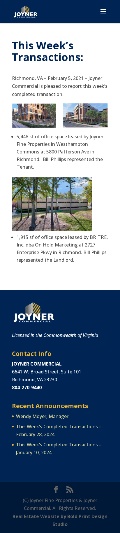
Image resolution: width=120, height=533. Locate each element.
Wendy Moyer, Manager (42, 416)
